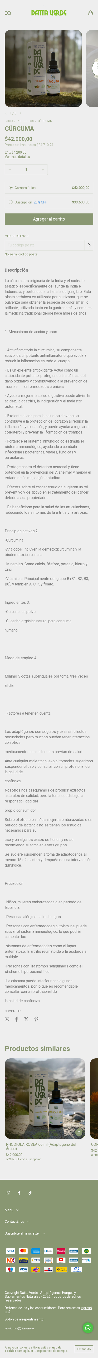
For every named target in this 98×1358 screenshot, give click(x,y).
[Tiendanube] (19, 1329)
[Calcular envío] (89, 245)
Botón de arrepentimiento (24, 1319)
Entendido (84, 1349)
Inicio (9, 121)
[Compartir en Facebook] (16, 1019)
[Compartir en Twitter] (26, 1019)
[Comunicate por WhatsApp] (88, 1327)
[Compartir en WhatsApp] (7, 1019)
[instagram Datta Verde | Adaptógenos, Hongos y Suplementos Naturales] (8, 1192)
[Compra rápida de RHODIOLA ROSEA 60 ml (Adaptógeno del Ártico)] (78, 1132)
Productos (25, 121)
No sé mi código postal (21, 254)
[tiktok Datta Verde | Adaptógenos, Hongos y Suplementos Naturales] (30, 1192)
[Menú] (8, 13)
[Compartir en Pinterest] (36, 1019)
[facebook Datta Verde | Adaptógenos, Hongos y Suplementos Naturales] (19, 1192)
